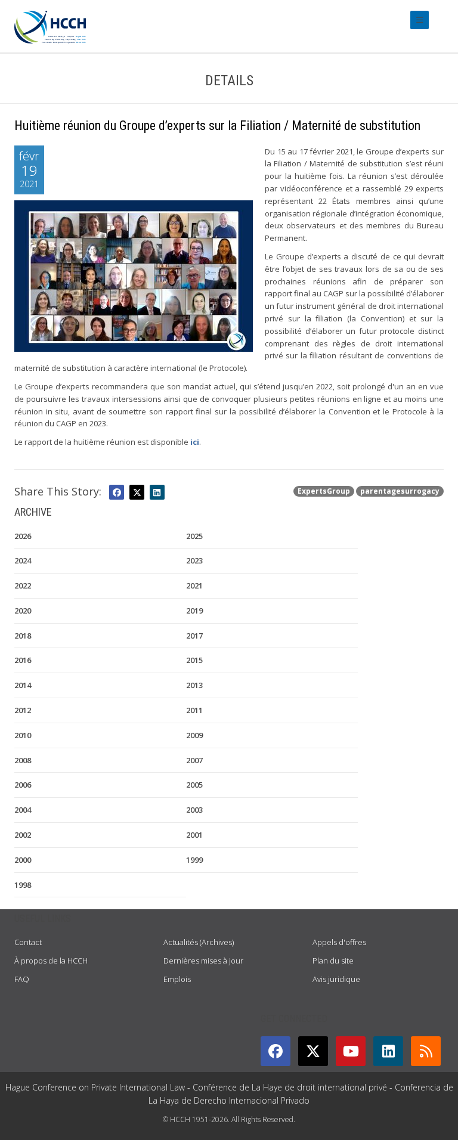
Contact (28, 942)
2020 (22, 610)
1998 (22, 884)
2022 (22, 585)
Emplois (177, 979)
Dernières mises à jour (203, 960)
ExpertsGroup (324, 491)
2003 (194, 809)
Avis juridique (336, 979)
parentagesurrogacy (400, 491)
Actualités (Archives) (198, 942)
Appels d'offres (339, 942)
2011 (194, 710)
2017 (194, 635)
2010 (22, 735)
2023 (194, 560)
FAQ (21, 979)
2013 (194, 685)
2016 (22, 660)
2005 (194, 784)
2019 (194, 610)
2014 (22, 685)
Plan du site (333, 960)
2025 (194, 536)
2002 (22, 834)
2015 (194, 660)
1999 (194, 859)
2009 (194, 735)
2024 (22, 560)
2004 (22, 809)
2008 (22, 760)
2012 (22, 710)
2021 (194, 585)
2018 (22, 635)
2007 (194, 760)
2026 (22, 536)
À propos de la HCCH (51, 960)
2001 (194, 834)
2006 (22, 784)
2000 (22, 859)
